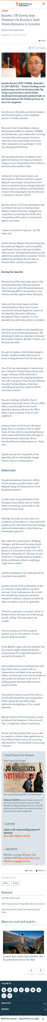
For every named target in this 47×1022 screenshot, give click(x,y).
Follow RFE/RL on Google (29, 1019)
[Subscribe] (9, 995)
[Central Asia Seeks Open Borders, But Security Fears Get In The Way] (23, 942)
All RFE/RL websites (9, 1019)
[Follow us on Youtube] (4, 990)
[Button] (42, 40)
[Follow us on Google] (21, 990)
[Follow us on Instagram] (15, 990)
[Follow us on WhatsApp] (4, 995)
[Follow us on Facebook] (32, 990)
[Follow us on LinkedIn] (38, 990)
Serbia (5, 11)
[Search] (43, 1019)
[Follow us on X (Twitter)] (27, 990)
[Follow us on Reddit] (9, 990)
